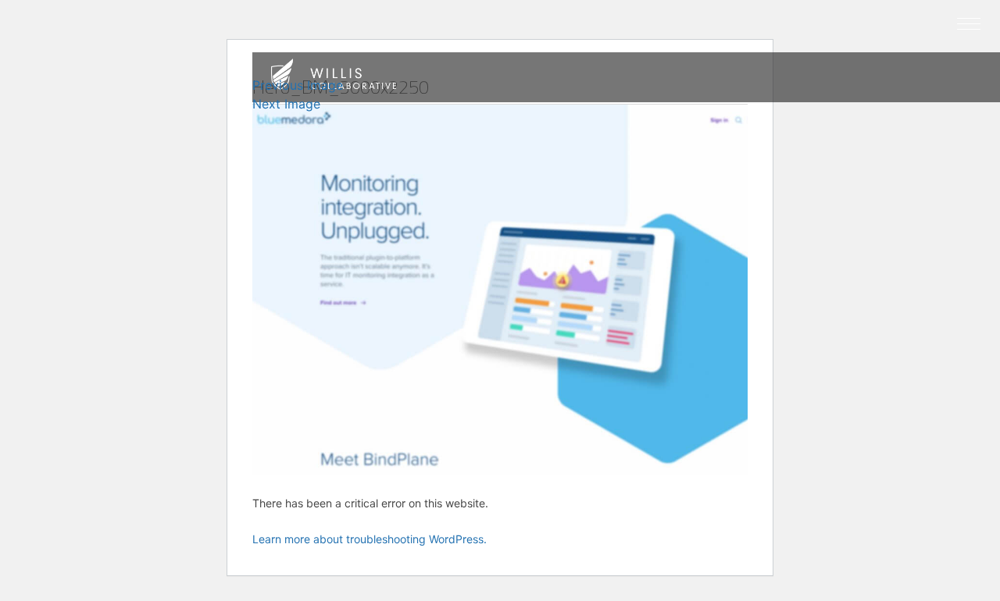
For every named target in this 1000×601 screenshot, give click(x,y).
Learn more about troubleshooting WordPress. (369, 539)
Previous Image (297, 85)
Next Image (286, 104)
